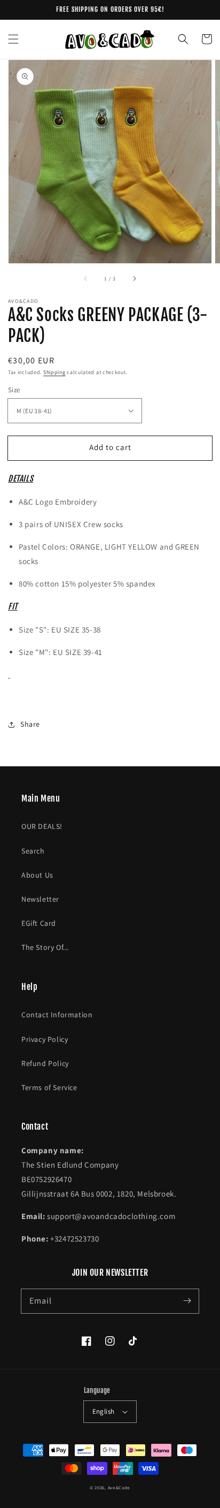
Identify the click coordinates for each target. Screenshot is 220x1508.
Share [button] (30, 724)
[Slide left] (86, 278)
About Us (37, 875)
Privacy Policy (44, 1039)
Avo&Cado (119, 1487)
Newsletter (40, 899)
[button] (13, 39)
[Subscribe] (187, 1301)
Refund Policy (45, 1063)
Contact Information (56, 1014)
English (103, 1411)
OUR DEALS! (41, 826)
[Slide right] (134, 278)
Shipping (54, 372)
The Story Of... (45, 947)
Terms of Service (49, 1087)
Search (33, 851)
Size (14, 389)
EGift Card (38, 923)
